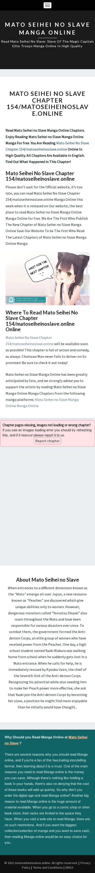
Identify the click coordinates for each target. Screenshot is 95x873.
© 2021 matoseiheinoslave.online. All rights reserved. (41, 863)
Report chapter (47, 440)
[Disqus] (47, 506)
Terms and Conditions (48, 867)
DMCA (69, 867)
